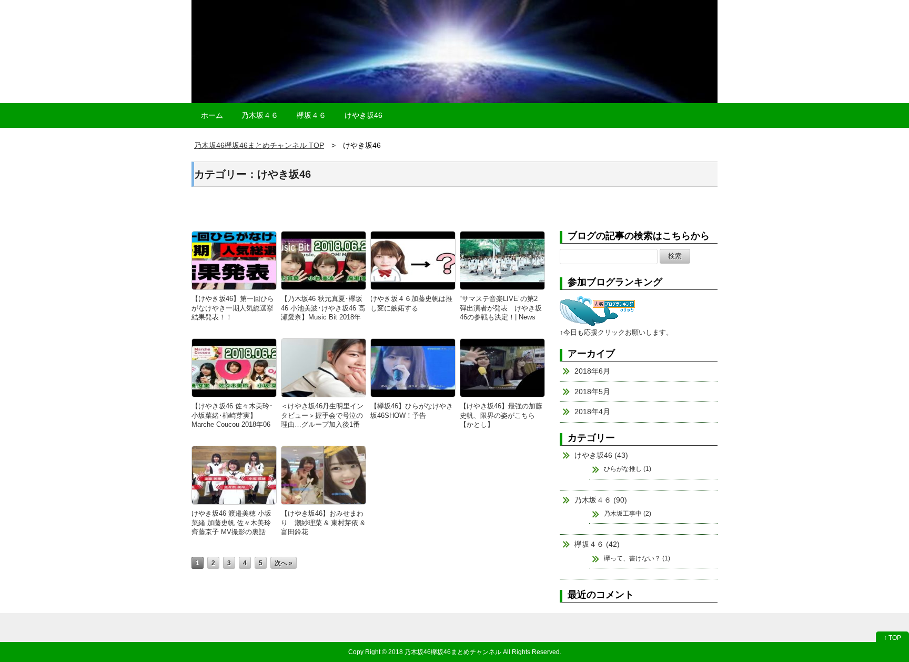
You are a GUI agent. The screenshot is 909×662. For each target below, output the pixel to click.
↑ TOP (892, 637)
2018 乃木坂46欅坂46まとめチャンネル (444, 651)
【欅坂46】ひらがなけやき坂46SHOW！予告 (411, 410)
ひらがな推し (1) (627, 469)
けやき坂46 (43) (601, 455)
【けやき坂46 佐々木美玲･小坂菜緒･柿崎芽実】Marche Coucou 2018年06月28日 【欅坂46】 (232, 419)
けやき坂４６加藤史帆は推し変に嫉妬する (411, 303)
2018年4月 (592, 411)
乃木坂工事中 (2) (627, 513)
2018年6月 (592, 371)
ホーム (212, 115)
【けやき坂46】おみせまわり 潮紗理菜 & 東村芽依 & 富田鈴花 (323, 522)
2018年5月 (592, 391)
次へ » (283, 562)
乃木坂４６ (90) (600, 500)
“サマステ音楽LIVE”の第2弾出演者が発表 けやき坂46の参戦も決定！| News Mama (501, 312)
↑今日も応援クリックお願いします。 (616, 332)
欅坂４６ (311, 115)
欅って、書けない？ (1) (637, 558)
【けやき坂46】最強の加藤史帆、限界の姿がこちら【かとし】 (501, 415)
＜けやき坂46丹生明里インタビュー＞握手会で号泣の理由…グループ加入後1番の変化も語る (322, 419)
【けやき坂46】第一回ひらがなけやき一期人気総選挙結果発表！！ (232, 308)
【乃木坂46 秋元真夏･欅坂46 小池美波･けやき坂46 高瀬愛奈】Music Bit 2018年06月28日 (323, 312)
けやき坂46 (363, 115)
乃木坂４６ (259, 115)
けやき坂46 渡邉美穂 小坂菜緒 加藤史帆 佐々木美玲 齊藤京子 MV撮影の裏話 (231, 522)
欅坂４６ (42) (597, 544)
